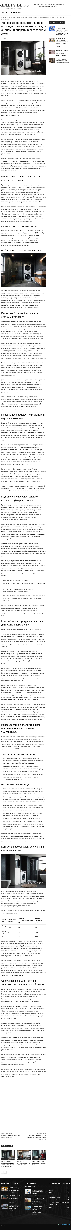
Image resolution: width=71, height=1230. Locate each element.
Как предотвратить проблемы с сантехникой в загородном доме (23, 1163)
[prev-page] (2, 1172)
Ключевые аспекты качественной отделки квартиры (38, 1191)
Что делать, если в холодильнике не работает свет (14, 1206)
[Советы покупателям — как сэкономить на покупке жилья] (28, 1200)
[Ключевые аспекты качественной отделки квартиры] (28, 1191)
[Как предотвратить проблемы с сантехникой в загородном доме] (24, 1155)
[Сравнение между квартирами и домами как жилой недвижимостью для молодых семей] (28, 1208)
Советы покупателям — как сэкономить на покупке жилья (38, 1200)
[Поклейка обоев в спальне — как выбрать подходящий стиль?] (4, 1189)
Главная (3, 17)
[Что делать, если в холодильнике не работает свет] (4, 1206)
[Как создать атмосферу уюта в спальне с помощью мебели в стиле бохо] (4, 1197)
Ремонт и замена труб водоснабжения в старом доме (39, 1163)
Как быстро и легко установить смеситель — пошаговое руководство (62, 61)
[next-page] (5, 1172)
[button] (67, 12)
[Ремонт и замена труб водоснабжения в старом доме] (39, 1155)
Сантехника (16, 17)
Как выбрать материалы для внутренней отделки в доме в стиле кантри (36, 1137)
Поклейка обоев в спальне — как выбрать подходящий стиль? (15, 1189)
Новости (9, 17)
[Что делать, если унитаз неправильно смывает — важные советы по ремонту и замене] (52, 52)
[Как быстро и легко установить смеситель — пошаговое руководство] (52, 60)
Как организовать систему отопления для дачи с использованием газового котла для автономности (7, 1164)
